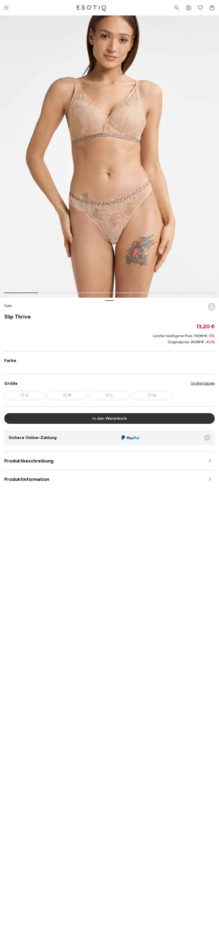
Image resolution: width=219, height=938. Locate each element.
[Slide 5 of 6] (162, 293)
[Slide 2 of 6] (57, 293)
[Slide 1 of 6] (21, 293)
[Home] (91, 7)
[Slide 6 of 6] (198, 293)
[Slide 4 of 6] (127, 293)
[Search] (177, 8)
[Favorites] (200, 8)
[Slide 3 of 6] (92, 293)
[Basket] (212, 8)
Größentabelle (203, 383)
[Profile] (188, 8)
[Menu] (6, 7)
